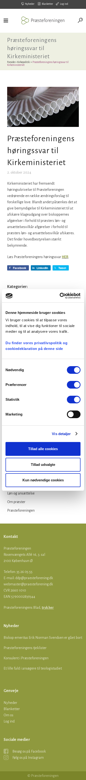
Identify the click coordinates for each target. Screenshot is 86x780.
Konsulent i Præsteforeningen (26, 658)
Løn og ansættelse (21, 493)
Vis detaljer (61, 434)
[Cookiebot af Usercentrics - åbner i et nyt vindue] (61, 296)
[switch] (74, 385)
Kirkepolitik (23, 62)
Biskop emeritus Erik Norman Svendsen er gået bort (43, 638)
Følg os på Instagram (28, 757)
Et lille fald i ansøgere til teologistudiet (33, 668)
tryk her (48, 607)
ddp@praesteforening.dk (34, 578)
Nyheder (29, 3)
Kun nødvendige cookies (43, 480)
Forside (11, 62)
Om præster (16, 502)
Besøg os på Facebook (29, 751)
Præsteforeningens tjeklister (25, 648)
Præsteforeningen (21, 510)
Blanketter (47, 3)
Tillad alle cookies (43, 449)
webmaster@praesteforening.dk (28, 584)
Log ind (64, 3)
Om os (8, 715)
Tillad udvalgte (43, 465)
